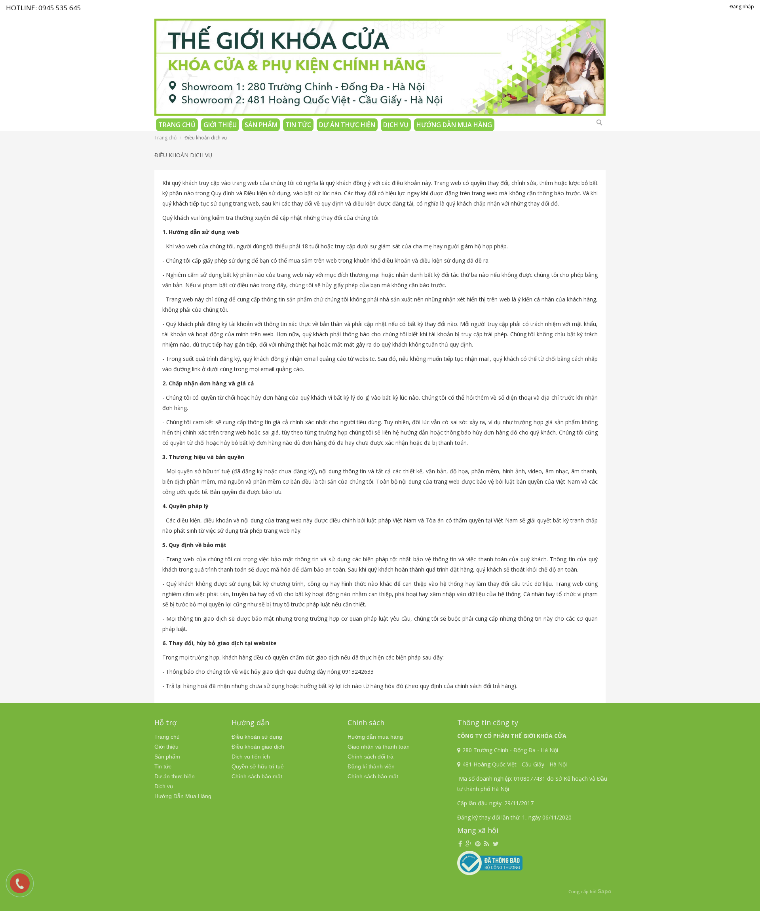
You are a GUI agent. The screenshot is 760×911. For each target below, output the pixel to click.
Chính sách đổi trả (370, 756)
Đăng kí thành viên (371, 766)
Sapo (605, 891)
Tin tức (298, 124)
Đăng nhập (742, 6)
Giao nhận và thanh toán (379, 746)
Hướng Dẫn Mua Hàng (454, 124)
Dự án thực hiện (347, 124)
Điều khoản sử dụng (257, 737)
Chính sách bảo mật (257, 776)
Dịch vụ (395, 124)
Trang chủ (177, 124)
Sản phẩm (261, 124)
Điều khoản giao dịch (258, 746)
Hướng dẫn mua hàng (375, 737)
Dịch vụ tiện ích (251, 756)
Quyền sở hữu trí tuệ (258, 766)
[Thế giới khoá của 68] (380, 64)
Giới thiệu (220, 124)
